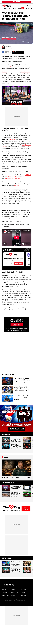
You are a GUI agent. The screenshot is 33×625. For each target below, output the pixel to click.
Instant (20, 8)
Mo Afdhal (8, 46)
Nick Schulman (25, 72)
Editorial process (5, 595)
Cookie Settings (23, 595)
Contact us (4, 592)
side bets (16, 185)
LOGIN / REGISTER (16, 2)
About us (4, 589)
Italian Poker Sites (15, 592)
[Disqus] (16, 351)
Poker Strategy (29, 8)
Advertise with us (23, 591)
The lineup (4, 72)
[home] (6, 6)
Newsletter (13, 595)
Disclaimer (4, 591)
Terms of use (13, 589)
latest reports (11, 139)
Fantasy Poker (12, 8)
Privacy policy (23, 589)
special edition (11, 67)
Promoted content (15, 591)
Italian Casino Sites (23, 593)
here (24, 330)
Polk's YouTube (12, 177)
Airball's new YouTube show (12, 178)
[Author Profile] (3, 47)
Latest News (4, 8)
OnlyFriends (28, 175)
